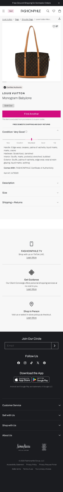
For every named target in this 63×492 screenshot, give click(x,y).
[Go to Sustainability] (44, 447)
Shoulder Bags (27, 19)
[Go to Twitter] (38, 363)
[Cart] (60, 11)
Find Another (31, 114)
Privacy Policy (31, 465)
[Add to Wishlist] (55, 26)
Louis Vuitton (7, 19)
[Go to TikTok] (31, 363)
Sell (11, 11)
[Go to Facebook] (18, 363)
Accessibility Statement (15, 465)
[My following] (54, 11)
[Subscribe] (54, 345)
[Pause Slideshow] (59, 3)
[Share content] (59, 18)
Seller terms (16, 469)
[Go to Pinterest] (44, 363)
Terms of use (28, 469)
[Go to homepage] (31, 11)
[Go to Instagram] (25, 363)
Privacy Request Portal (47, 465)
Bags (17, 19)
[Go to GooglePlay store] (40, 381)
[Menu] (3, 11)
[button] (48, 11)
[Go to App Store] (23, 381)
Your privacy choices (43, 469)
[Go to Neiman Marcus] (23, 447)
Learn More (32, 257)
